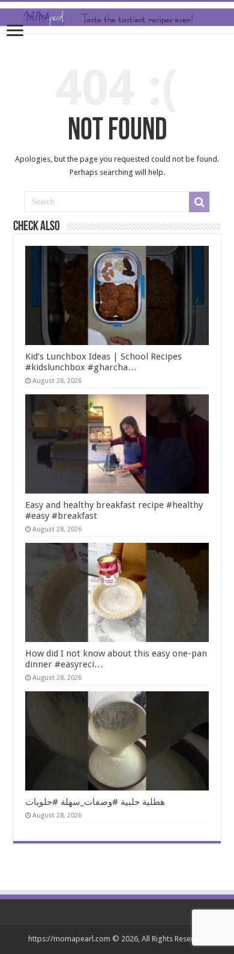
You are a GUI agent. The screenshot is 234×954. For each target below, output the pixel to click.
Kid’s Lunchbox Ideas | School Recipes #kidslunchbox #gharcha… (103, 362)
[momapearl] (117, 17)
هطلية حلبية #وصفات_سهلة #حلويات (95, 802)
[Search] (199, 202)
